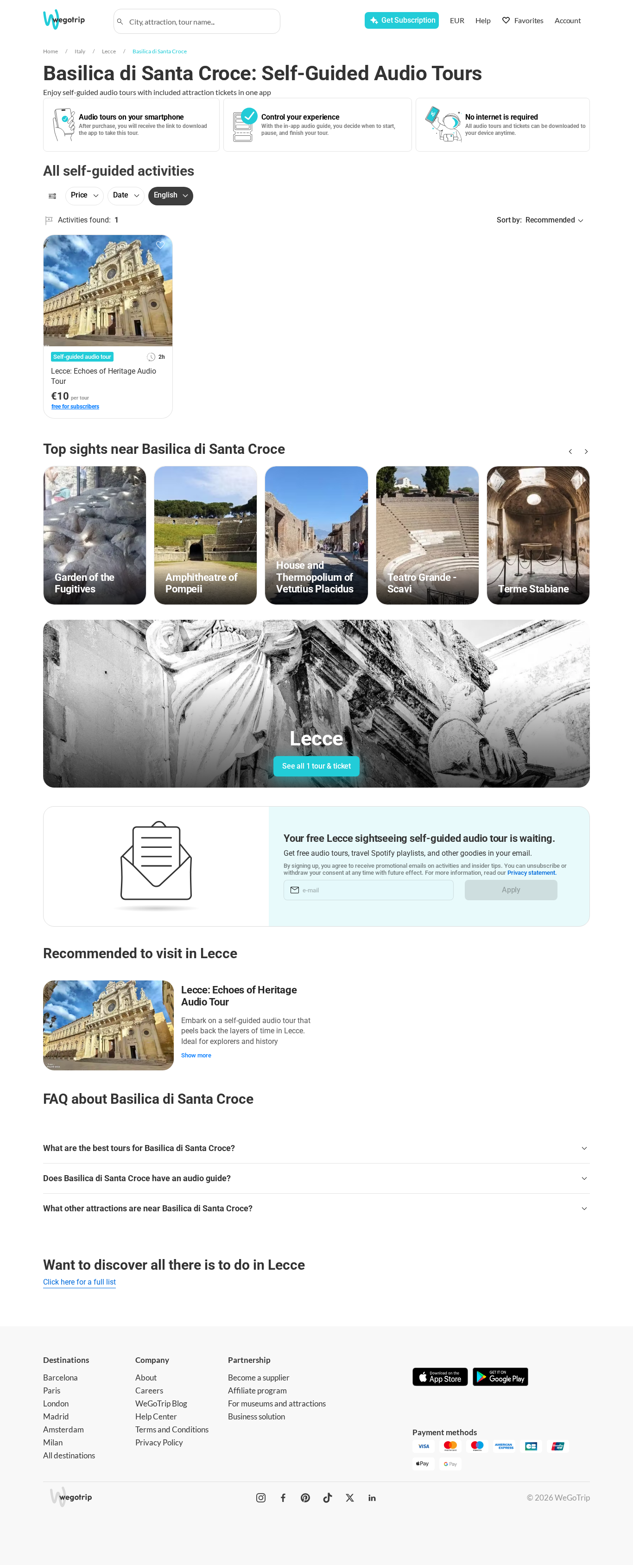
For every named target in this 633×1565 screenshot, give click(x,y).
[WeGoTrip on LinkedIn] (372, 1497)
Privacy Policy (159, 1442)
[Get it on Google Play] (500, 1378)
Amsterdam (63, 1429)
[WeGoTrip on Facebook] (283, 1497)
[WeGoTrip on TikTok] (327, 1497)
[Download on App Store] (440, 1378)
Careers (149, 1390)
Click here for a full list (79, 1282)
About (146, 1377)
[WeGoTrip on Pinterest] (305, 1497)
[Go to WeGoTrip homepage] (72, 19)
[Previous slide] (569, 451)
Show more (196, 1055)
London (56, 1403)
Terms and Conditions (172, 1429)
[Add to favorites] (160, 245)
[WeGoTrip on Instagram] (260, 1497)
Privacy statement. (532, 872)
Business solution (256, 1416)
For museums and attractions (277, 1403)
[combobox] (201, 21)
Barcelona (60, 1377)
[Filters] (52, 196)
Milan (53, 1442)
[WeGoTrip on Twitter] (349, 1497)
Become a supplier (259, 1377)
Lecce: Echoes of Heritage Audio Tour (239, 996)
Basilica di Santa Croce (160, 51)
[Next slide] (584, 451)
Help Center (156, 1416)
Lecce (109, 51)
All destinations (69, 1455)
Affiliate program (257, 1390)
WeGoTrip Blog (161, 1403)
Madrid (56, 1416)
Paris (51, 1390)
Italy (80, 51)
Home (50, 51)
